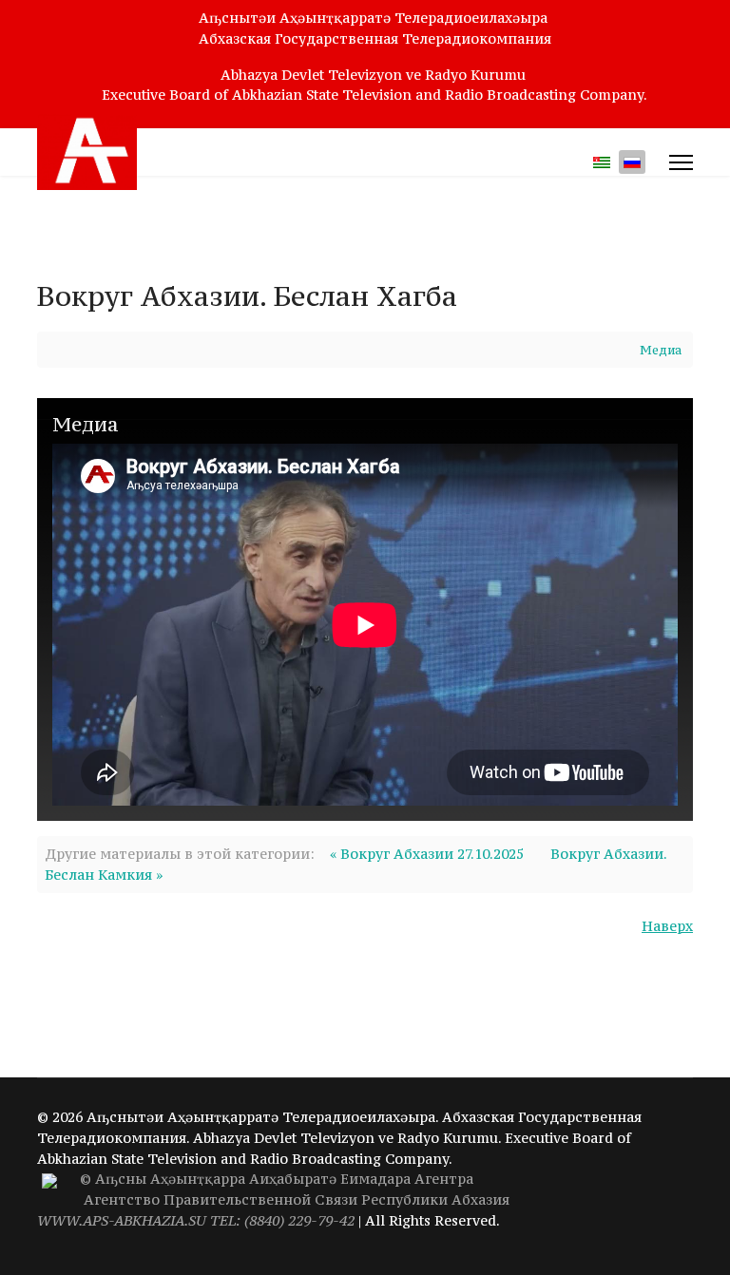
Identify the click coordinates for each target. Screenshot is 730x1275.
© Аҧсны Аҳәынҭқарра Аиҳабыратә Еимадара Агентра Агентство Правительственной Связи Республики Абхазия (273, 1199)
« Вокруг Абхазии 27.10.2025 (427, 854)
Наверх (667, 926)
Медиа (661, 350)
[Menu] (681, 162)
